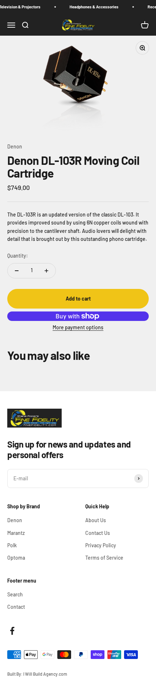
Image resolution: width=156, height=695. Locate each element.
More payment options (78, 327)
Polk (12, 545)
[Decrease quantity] (17, 270)
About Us (95, 520)
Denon (14, 146)
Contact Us (97, 533)
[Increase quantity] (46, 270)
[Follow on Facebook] (12, 631)
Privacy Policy (100, 545)
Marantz (16, 533)
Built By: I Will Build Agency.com (37, 673)
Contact (16, 607)
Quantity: (17, 256)
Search (15, 594)
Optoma (16, 558)
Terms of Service (104, 558)
